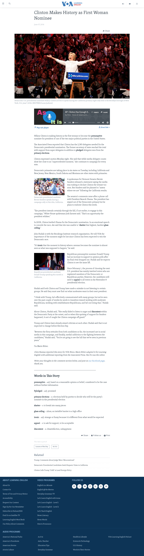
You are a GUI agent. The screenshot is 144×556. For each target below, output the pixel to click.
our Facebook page (96, 361)
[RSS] (95, 486)
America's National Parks (12, 537)
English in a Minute (44, 485)
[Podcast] (101, 486)
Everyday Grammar (45, 550)
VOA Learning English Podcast (119, 537)
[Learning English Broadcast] (123, 4)
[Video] (130, 4)
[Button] (106, 30)
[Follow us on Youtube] (85, 486)
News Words (42, 520)
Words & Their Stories (81, 550)
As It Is (40, 537)
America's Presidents (11, 541)
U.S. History (77, 545)
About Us (6, 485)
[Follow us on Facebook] (74, 486)
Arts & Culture (8, 550)
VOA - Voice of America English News (81, 115)
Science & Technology (81, 541)
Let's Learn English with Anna (48, 498)
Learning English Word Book (14, 520)
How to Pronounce (44, 524)
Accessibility (8, 498)
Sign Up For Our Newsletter (13, 507)
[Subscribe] (106, 486)
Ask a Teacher (43, 541)
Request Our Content (11, 502)
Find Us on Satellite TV (11, 515)
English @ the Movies (45, 490)
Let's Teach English (44, 511)
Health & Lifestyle (80, 537)
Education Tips (43, 545)
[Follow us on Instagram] (90, 486)
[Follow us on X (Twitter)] (79, 486)
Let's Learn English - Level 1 (47, 502)
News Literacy (42, 515)
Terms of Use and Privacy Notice (15, 494)
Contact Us (7, 490)
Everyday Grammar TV (46, 494)
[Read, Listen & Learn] (136, 4)
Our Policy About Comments (13, 524)
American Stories (9, 545)
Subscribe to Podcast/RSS (12, 511)
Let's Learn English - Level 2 (48, 507)
